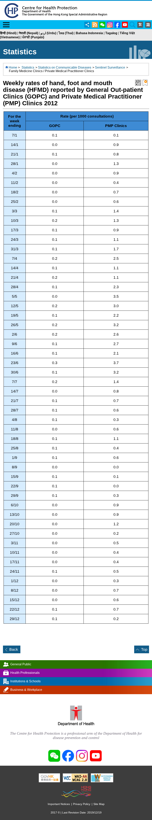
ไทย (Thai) (66, 33)
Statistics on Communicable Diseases (64, 67)
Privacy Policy (81, 804)
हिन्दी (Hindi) (8, 33)
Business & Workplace (26, 689)
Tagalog (111, 33)
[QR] (138, 82)
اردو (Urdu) (48, 33)
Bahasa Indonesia (89, 33)
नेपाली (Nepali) (28, 33)
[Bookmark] (145, 82)
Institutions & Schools (25, 681)
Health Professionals (25, 672)
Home (13, 67)
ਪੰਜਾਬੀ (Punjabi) (33, 37)
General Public (20, 664)
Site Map (98, 804)
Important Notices (59, 804)
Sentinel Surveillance (110, 67)
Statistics (28, 67)
